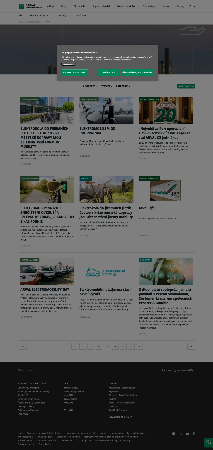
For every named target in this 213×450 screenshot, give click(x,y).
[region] (107, 63)
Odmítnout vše (108, 72)
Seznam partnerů (68, 64)
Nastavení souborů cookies (74, 72)
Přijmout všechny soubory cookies (137, 72)
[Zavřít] (153, 48)
